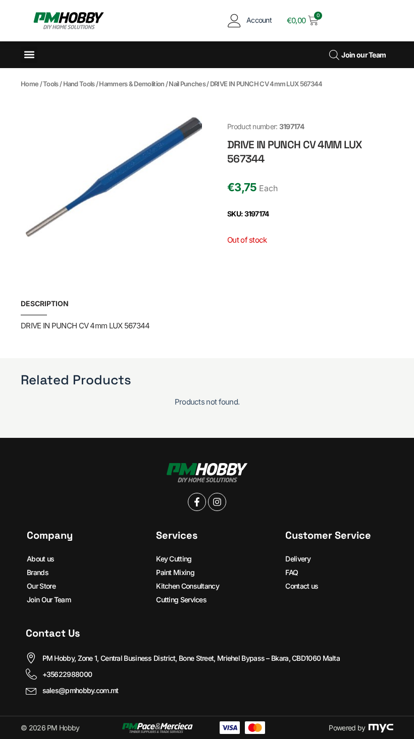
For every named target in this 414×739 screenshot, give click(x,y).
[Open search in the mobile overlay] (333, 55)
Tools (51, 84)
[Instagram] (217, 502)
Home (29, 84)
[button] (29, 54)
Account (259, 20)
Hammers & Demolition (131, 84)
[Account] (234, 20)
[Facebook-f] (197, 502)
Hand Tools (79, 84)
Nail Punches (187, 84)
